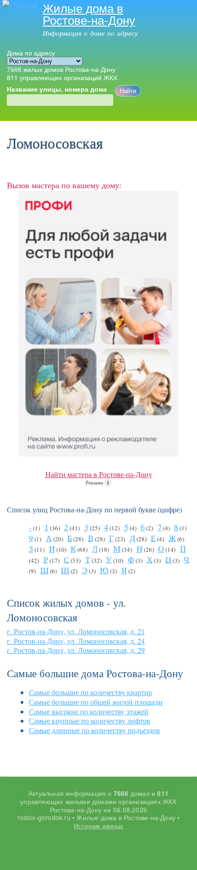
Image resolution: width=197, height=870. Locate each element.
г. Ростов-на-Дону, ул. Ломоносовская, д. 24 (76, 641)
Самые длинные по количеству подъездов (94, 730)
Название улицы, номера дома (57, 89)
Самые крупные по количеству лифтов (89, 720)
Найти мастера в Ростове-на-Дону (98, 474)
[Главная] (19, 5)
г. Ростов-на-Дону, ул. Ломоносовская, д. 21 (76, 631)
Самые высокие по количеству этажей (88, 711)
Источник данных (98, 825)
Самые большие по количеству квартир (90, 692)
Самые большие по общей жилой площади (96, 702)
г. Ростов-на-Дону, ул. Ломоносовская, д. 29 (76, 650)
